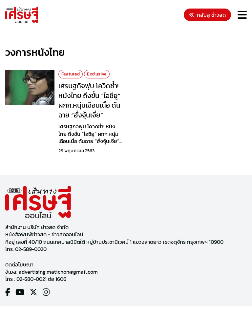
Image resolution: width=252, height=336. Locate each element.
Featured (70, 74)
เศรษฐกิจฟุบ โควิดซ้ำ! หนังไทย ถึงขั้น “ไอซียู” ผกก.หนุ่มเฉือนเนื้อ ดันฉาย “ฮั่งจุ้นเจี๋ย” (89, 100)
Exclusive (97, 74)
